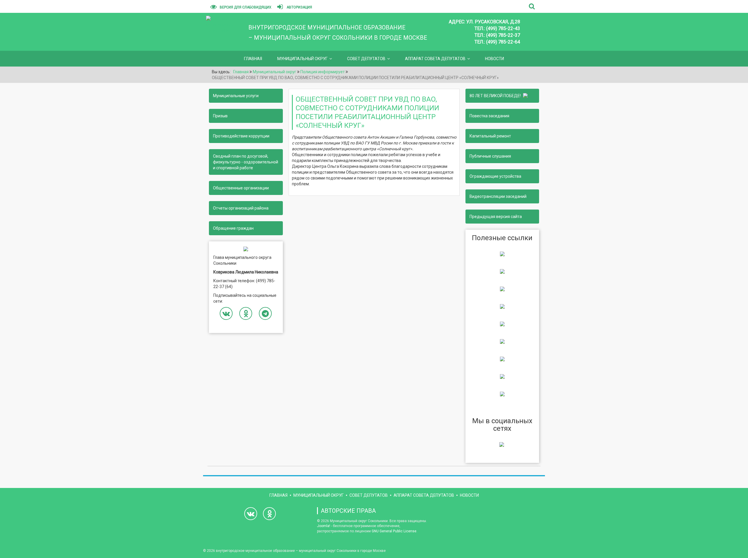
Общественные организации (241, 188)
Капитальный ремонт (490, 136)
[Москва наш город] (502, 358)
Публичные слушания (490, 156)
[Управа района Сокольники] (502, 253)
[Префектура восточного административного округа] (502, 271)
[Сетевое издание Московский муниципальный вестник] (502, 288)
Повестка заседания (489, 116)
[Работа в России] (502, 393)
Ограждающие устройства (495, 176)
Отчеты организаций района (241, 208)
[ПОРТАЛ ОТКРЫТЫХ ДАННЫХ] (502, 376)
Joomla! (323, 526)
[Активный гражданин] (502, 341)
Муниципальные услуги (236, 95)
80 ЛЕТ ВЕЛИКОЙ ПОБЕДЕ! (496, 95)
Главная (253, 58)
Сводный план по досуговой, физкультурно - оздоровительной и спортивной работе (245, 162)
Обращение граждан (233, 228)
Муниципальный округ (302, 58)
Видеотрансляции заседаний (498, 196)
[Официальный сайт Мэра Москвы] (502, 323)
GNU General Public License (394, 531)
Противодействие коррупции (241, 136)
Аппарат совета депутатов (435, 58)
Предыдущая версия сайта (496, 216)
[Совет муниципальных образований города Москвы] (502, 306)
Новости (494, 58)
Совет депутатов (366, 58)
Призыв (220, 116)
